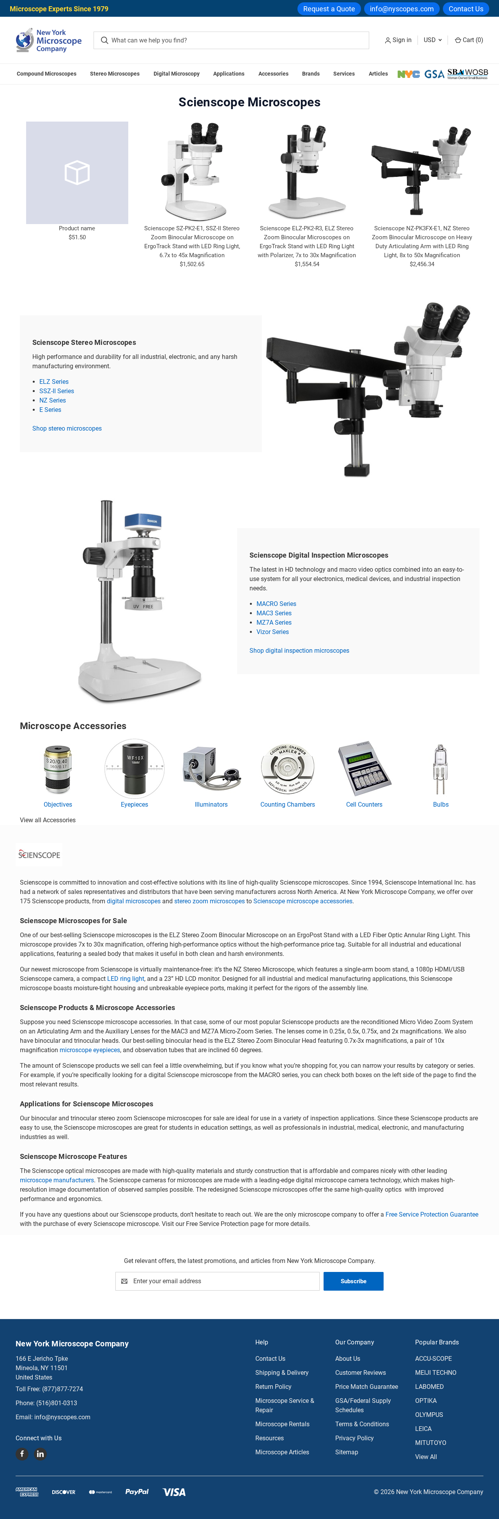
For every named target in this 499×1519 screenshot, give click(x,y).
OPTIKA (426, 1400)
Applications (228, 74)
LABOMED (429, 1386)
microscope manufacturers (57, 1180)
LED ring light (125, 978)
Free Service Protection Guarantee (432, 1214)
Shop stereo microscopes (67, 428)
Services (344, 74)
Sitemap (346, 1452)
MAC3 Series (274, 613)
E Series (50, 409)
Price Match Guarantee (366, 1386)
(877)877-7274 (62, 1389)
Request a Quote (329, 9)
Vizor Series (273, 632)
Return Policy (273, 1386)
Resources (269, 1438)
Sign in (402, 40)
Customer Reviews (360, 1372)
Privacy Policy (354, 1438)
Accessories (273, 74)
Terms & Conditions (362, 1424)
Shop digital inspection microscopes (299, 650)
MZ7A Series (274, 622)
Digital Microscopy (177, 74)
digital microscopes (134, 901)
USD (430, 40)
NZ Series (52, 400)
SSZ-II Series (56, 391)
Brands (311, 74)
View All (426, 1457)
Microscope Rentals (282, 1424)
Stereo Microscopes (115, 74)
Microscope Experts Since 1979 (59, 9)
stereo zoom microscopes (209, 901)
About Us (347, 1358)
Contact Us (466, 9)
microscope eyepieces (90, 1050)
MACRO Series (276, 604)
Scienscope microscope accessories (302, 901)
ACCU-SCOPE (433, 1358)
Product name (77, 228)
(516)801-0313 (56, 1403)
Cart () (472, 40)
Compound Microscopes (46, 74)
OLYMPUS (429, 1414)
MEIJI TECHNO (436, 1372)
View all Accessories (48, 820)
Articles (378, 74)
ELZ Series (54, 381)
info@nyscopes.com (402, 9)
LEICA (423, 1428)
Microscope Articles (282, 1452)
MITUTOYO (430, 1443)
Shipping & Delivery (282, 1372)
